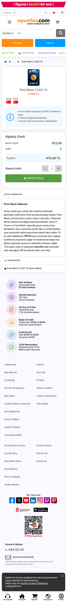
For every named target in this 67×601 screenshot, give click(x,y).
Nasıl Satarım (11, 469)
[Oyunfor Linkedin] (33, 500)
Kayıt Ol (40, 364)
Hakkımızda (10, 364)
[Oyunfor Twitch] (47, 500)
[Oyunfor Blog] (45, 13)
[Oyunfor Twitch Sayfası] (62, 13)
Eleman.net (41, 453)
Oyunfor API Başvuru (14, 388)
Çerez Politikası (11, 419)
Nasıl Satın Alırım (12, 461)
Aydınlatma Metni (13, 435)
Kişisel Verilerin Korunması (17, 404)
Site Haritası (42, 404)
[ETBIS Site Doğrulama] (34, 536)
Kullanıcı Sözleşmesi (46, 396)
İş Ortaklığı (9, 380)
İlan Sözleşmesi (11, 411)
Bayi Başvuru (10, 372)
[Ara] (60, 33)
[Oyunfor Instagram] (40, 500)
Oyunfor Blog (10, 453)
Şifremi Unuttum (45, 388)
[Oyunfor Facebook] (12, 500)
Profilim (40, 380)
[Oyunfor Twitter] (19, 500)
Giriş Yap (41, 372)
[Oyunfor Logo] (33, 21)
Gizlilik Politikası (12, 427)
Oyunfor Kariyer (43, 445)
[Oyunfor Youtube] (26, 500)
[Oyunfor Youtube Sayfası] (54, 13)
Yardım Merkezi (11, 484)
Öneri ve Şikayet (12, 477)
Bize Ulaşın (9, 396)
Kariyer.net (41, 461)
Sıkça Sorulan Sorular (14, 445)
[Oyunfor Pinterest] (54, 500)
